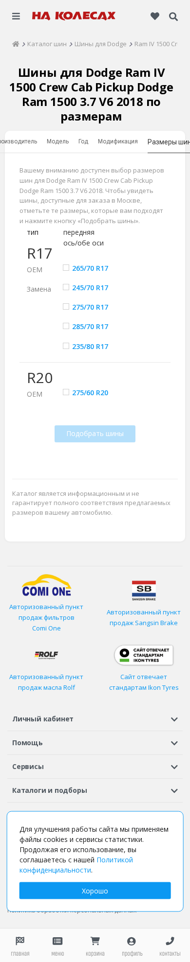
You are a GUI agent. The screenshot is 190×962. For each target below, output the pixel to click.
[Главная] (15, 43)
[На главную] (74, 16)
